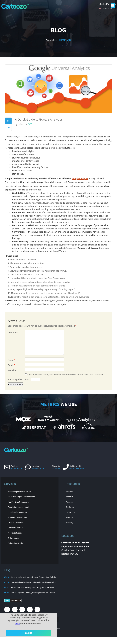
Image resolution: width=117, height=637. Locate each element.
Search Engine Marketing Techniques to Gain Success (33, 592)
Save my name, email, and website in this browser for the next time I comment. (66, 374)
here (17, 623)
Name (11, 360)
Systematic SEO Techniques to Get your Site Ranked (33, 587)
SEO (30, 124)
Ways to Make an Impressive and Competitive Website (33, 577)
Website (12, 370)
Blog (69, 39)
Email (11, 365)
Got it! (28, 633)
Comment (13, 332)
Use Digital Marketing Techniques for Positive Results (33, 582)
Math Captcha (15, 379)
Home (62, 39)
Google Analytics (80, 178)
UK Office (107, 8)
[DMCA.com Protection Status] (13, 601)
